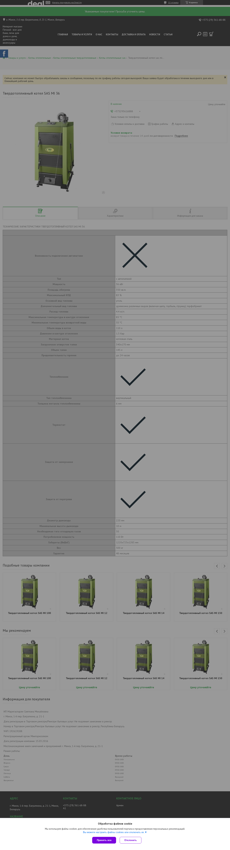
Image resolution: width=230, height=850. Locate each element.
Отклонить (130, 840)
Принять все (104, 840)
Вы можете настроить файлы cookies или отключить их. (114, 832)
